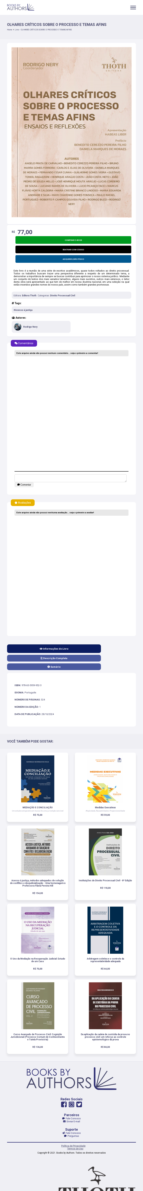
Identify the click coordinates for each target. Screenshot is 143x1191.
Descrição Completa (55, 658)
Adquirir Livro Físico (73, 259)
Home (9, 29)
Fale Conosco (73, 1118)
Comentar (25, 484)
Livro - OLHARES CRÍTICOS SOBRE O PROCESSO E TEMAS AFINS (43, 29)
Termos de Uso (75, 1148)
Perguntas (72, 1136)
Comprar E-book (73, 240)
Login (69, 615)
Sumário (55, 666)
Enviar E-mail (73, 1121)
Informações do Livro (55, 648)
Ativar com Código (74, 250)
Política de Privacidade (73, 1145)
